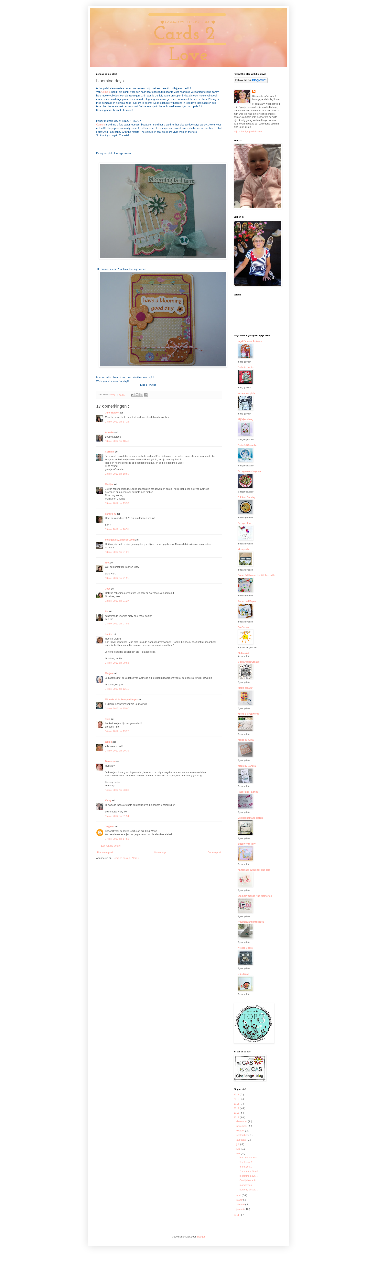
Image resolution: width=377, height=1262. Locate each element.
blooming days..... (249, 1176)
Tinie (108, 719)
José (108, 588)
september (242, 1135)
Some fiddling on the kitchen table (256, 575)
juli (238, 1144)
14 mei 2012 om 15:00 (117, 708)
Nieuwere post (105, 852)
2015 (237, 1103)
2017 (237, 1094)
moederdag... (247, 1185)
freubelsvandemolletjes (251, 921)
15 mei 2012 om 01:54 (117, 816)
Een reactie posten (111, 845)
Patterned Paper (247, 601)
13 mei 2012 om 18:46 (117, 441)
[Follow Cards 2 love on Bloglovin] (251, 82)
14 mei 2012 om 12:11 (117, 689)
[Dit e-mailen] (133, 395)
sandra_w (111, 513)
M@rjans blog (245, 419)
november (242, 1126)
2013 (237, 1112)
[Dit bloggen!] (137, 395)
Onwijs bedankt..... (249, 1180)
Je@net (109, 826)
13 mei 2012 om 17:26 (117, 421)
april (239, 1195)
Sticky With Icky (247, 843)
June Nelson (112, 412)
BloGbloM (243, 974)
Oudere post (214, 852)
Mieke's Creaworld (248, 713)
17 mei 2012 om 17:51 (117, 839)
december (242, 1121)
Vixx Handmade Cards (250, 818)
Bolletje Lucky (246, 367)
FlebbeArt (243, 653)
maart (239, 1200)
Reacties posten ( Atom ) (126, 858)
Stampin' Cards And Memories (255, 896)
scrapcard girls (246, 393)
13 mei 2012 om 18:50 (117, 473)
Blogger (201, 1236)
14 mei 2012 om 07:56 (117, 623)
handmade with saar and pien (254, 870)
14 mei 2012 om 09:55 (117, 662)
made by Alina (246, 740)
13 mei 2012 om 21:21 (117, 552)
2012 (237, 1117)
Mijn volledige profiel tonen (248, 131)
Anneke (109, 432)
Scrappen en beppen (249, 471)
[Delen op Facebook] (146, 395)
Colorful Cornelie (247, 445)
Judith (109, 634)
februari (240, 1204)
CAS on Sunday (246, 497)
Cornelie (106, 91)
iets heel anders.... (249, 1157)
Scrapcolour (245, 523)
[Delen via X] (141, 395)
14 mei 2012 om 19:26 (117, 731)
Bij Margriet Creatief (249, 662)
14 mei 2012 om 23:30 (117, 790)
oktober (240, 1130)
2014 (237, 1108)
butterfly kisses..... (249, 1189)
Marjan (109, 673)
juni (238, 1149)
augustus (241, 1139)
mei (238, 1153)
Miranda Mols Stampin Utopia (121, 699)
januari (240, 1209)
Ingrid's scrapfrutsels (250, 341)
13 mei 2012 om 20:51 (117, 529)
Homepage (160, 852)
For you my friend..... (250, 1171)
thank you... (246, 1166)
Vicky (108, 800)
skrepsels (243, 549)
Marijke (109, 484)
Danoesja (110, 761)
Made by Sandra (247, 766)
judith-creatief (245, 688)
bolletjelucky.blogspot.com (120, 539)
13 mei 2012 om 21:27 (117, 601)
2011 (237, 1215)
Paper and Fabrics (248, 791)
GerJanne (243, 627)
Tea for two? (246, 1162)
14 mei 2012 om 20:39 (117, 750)
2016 (237, 1099)
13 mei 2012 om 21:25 (117, 578)
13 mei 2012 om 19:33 (117, 503)
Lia (107, 611)
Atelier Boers (245, 948)
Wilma (109, 741)
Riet (107, 562)
